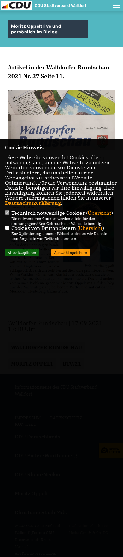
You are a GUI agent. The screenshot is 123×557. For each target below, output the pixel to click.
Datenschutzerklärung (33, 203)
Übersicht (99, 213)
